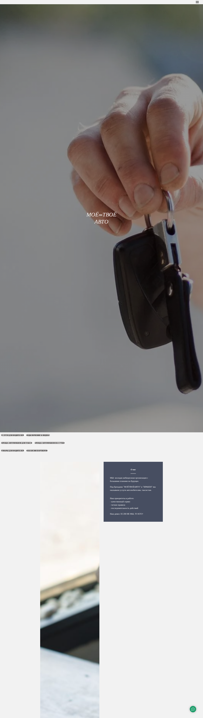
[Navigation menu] (197, 2)
